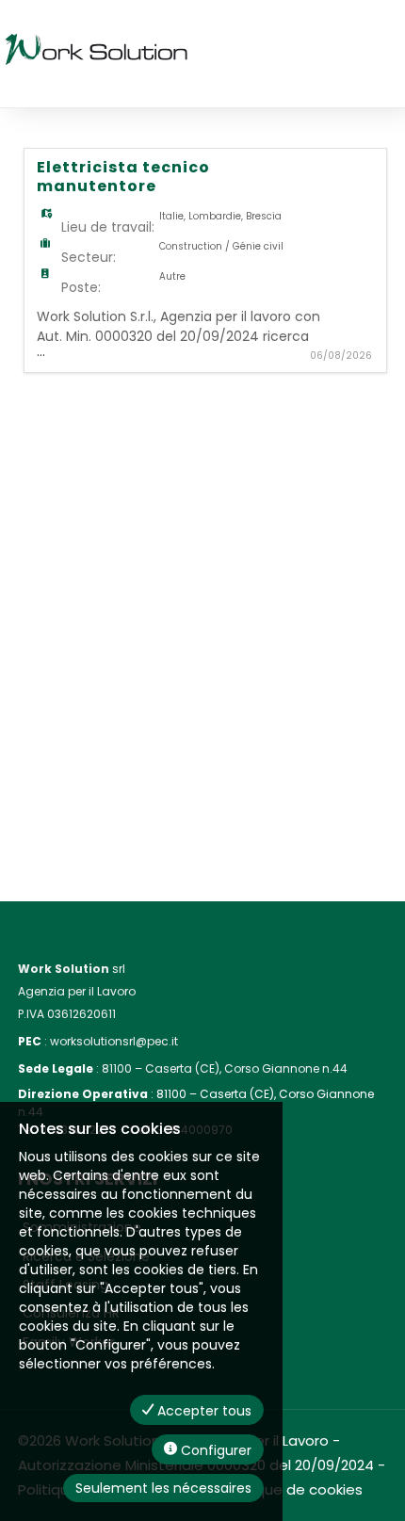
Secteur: (88, 257)
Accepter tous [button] (202, 1410)
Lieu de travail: (107, 227)
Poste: (81, 287)
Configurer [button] (214, 1450)
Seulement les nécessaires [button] (163, 1488)
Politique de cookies (292, 1489)
